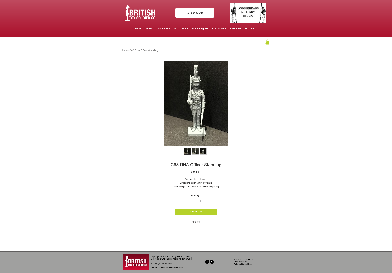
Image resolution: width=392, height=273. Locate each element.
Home (124, 50)
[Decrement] (191, 201)
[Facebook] (207, 262)
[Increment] (201, 201)
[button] (267, 41)
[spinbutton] (196, 201)
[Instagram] (212, 262)
